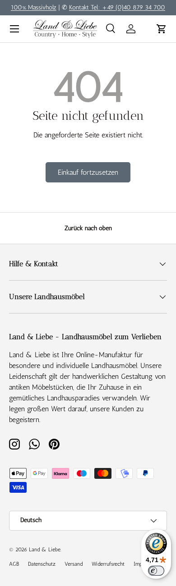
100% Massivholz (33, 7)
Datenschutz (42, 564)
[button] (161, 29)
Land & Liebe (44, 549)
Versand (74, 564)
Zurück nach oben (88, 228)
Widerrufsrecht (108, 564)
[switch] (156, 571)
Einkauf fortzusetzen (88, 172)
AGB (14, 564)
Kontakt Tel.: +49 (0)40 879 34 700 (117, 7)
